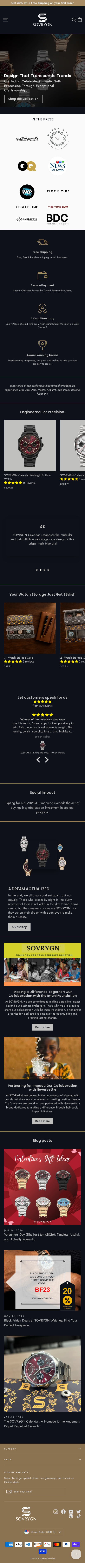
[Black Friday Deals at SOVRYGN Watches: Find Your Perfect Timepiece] (42, 1280)
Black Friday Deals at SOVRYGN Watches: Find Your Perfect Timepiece (40, 1322)
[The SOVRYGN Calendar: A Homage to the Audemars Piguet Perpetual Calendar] (42, 1374)
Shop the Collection (23, 99)
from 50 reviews (43, 706)
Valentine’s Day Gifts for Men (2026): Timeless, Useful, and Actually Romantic (42, 1236)
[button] (13, 483)
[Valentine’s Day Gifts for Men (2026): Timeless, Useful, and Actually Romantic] (42, 1187)
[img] (42, 702)
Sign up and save (16, 1472)
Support (10, 1448)
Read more (42, 1027)
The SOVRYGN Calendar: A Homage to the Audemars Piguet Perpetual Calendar (42, 1423)
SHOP (7, 1459)
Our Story (19, 927)
